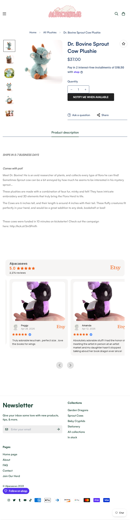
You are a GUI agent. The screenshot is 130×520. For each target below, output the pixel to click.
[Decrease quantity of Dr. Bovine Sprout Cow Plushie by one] (71, 89)
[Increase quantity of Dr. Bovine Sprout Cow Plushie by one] (85, 89)
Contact (8, 470)
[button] (123, 14)
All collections (76, 432)
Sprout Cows (75, 415)
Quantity (73, 81)
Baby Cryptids (76, 421)
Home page (10, 454)
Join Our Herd (11, 476)
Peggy (20, 325)
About (6, 459)
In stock (72, 437)
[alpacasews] (65, 14)
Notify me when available (91, 97)
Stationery (74, 426)
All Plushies (50, 32)
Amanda (82, 325)
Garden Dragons (78, 410)
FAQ (5, 465)
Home (32, 32)
